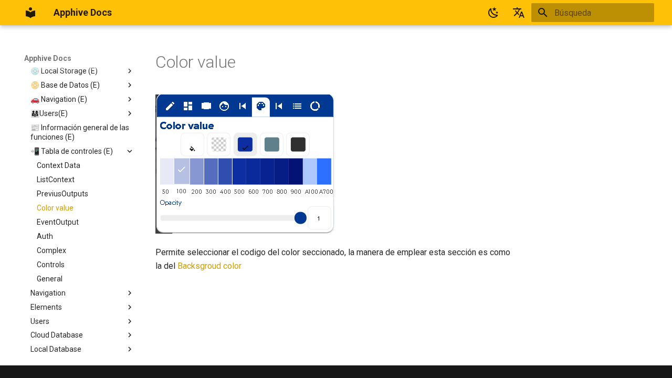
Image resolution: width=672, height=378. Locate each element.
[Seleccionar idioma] (518, 12)
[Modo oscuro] (493, 12)
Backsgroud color (209, 266)
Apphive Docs (47, 58)
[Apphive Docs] (30, 12)
